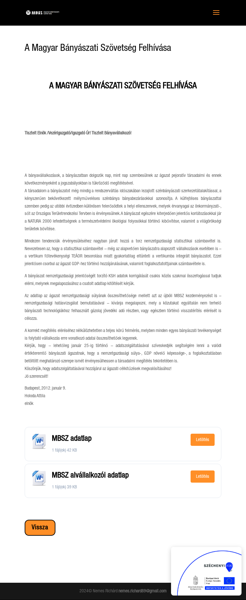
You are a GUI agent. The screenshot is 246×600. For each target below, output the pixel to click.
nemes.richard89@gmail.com (143, 591)
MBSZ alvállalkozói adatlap (90, 475)
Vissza (40, 528)
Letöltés (202, 440)
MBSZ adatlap (72, 438)
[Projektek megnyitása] (206, 571)
